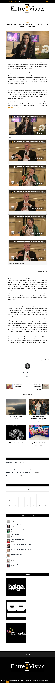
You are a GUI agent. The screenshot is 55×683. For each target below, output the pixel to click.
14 (33, 500)
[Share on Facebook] (41, 360)
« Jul (7, 510)
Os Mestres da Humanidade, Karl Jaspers (36, 388)
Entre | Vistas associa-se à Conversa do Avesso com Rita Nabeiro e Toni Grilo (38, 418)
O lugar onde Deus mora (16, 416)
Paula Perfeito (27, 373)
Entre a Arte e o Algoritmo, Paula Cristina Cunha (16, 469)
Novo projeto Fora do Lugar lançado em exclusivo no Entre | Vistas (20, 472)
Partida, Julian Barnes (11, 475)
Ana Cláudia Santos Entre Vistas (13, 465)
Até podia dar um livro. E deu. (16, 442)
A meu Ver (27, 22)
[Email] (48, 360)
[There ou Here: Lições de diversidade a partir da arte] (39, 432)
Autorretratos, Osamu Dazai (20, 1)
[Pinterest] (45, 360)
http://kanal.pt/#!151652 (13, 107)
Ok (7, 682)
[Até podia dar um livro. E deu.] (16, 432)
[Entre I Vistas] (27, 11)
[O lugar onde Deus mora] (16, 407)
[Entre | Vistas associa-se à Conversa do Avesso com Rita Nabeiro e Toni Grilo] (39, 407)
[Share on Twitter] (43, 360)
